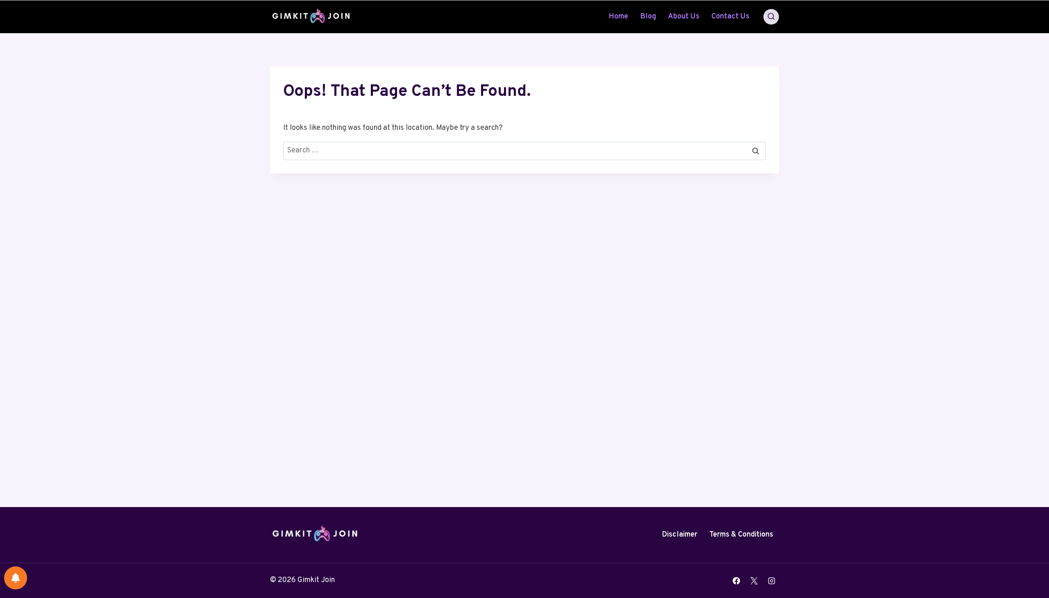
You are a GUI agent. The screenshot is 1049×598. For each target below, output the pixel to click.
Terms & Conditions (741, 534)
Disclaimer (679, 534)
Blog (648, 16)
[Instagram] (771, 580)
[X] (754, 580)
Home (618, 16)
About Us (683, 16)
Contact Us (730, 16)
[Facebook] (736, 580)
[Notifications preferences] (15, 577)
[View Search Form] (771, 17)
